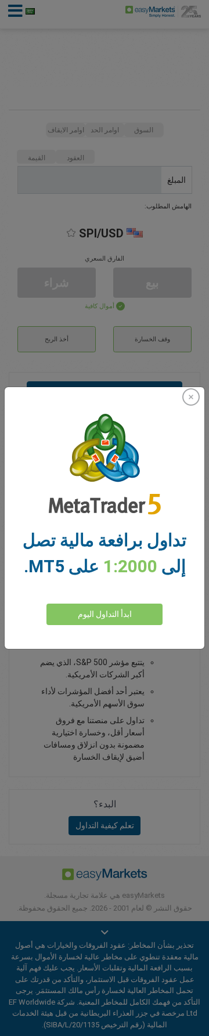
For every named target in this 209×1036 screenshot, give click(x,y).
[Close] (191, 397)
